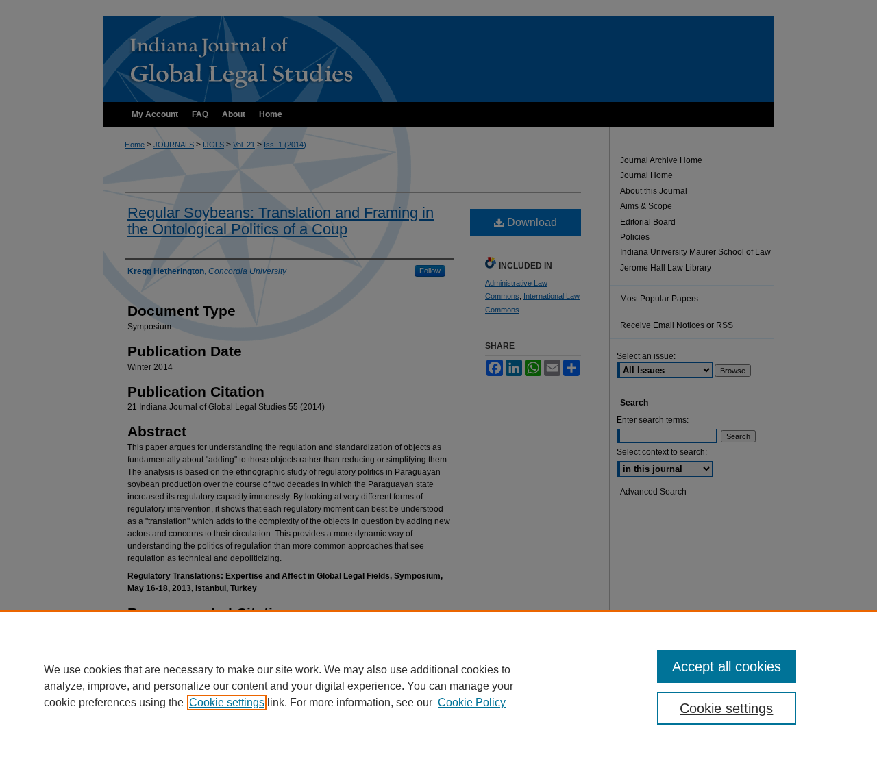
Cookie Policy (472, 702)
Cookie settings (226, 702)
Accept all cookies (726, 666)
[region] (438, 685)
